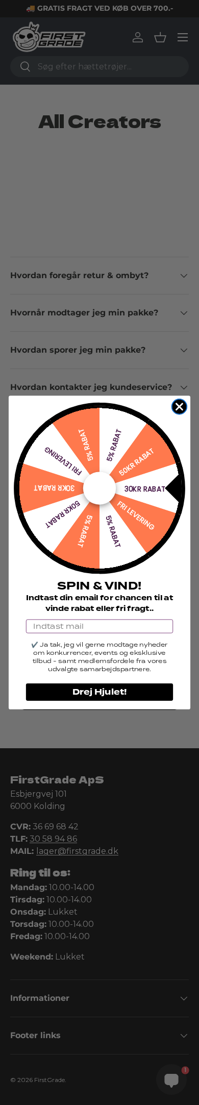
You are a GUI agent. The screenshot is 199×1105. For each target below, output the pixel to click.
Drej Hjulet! (99, 692)
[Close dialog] (179, 406)
